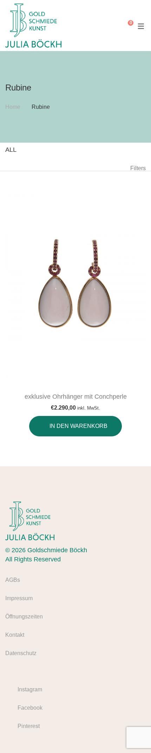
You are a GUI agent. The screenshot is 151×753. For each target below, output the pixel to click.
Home (12, 107)
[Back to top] (131, 733)
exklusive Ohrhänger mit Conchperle (76, 396)
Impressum (19, 598)
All (11, 149)
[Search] (114, 25)
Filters (138, 168)
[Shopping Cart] (125, 25)
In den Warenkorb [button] (78, 426)
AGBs (12, 580)
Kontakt (14, 635)
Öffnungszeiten (24, 617)
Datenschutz (21, 653)
